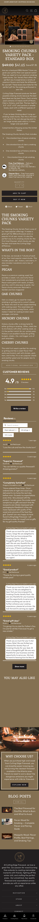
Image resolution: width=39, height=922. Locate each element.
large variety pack (14, 121)
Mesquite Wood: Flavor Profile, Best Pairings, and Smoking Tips (25, 837)
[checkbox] (8, 435)
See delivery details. (17, 170)
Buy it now (19, 199)
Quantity (19, 182)
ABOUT (19, 905)
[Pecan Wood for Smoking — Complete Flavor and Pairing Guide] (7, 822)
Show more (19, 666)
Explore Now (19, 785)
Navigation (19, 893)
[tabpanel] (19, 547)
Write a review (19, 408)
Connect (19, 911)
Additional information (19, 365)
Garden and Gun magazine (13, 290)
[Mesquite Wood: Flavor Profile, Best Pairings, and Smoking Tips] (7, 836)
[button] (19, 388)
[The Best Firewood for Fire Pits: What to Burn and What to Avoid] (7, 810)
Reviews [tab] (9, 418)
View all (19, 802)
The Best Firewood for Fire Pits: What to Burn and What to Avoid (24, 811)
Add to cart (9, 720)
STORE (19, 899)
